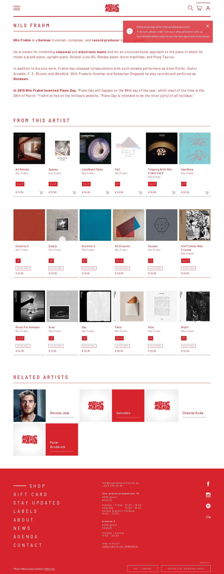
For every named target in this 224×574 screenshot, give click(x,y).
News (22, 528)
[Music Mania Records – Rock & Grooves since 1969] (112, 8)
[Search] (190, 8)
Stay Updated (37, 503)
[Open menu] (16, 8)
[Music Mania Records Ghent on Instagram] (208, 495)
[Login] (208, 8)
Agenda (26, 536)
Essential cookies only (186, 568)
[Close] (207, 26)
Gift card (30, 494)
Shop (38, 486)
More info (49, 568)
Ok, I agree (142, 568)
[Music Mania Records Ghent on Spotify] (208, 506)
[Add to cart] (41, 192)
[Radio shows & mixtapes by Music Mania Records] (208, 517)
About (24, 520)
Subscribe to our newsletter (120, 546)
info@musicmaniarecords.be (120, 483)
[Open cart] (199, 8)
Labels (25, 511)
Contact (28, 545)
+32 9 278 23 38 (112, 485)
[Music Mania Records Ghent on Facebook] (208, 484)
